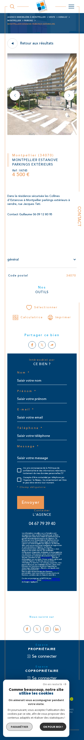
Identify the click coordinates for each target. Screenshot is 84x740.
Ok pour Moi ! (53, 727)
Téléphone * (30, 428)
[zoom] (42, 134)
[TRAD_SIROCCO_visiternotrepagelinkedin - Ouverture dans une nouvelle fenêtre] (57, 629)
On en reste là (52, 684)
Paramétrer (19, 727)
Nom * (23, 372)
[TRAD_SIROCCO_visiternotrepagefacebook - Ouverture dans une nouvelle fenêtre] (27, 629)
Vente (52, 17)
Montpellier (14, 20)
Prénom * (26, 391)
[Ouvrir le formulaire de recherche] (12, 6)
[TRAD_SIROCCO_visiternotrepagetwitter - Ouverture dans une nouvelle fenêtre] (37, 629)
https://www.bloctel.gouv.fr (49, 570)
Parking (28, 20)
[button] (69, 95)
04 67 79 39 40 (42, 524)
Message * (28, 446)
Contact (79, 216)
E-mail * (25, 409)
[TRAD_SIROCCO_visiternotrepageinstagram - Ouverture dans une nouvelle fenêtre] (47, 629)
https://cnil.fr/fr (46, 557)
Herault (62, 17)
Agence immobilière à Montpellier (26, 17)
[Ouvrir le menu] (71, 6)
